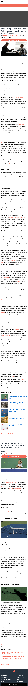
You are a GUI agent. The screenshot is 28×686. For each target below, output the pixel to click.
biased (2, 262)
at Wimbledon (4, 486)
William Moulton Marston (18, 97)
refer (13, 150)
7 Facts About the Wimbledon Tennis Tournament (11, 659)
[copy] (10, 38)
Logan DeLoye (6, 454)
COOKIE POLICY (4, 677)
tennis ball (3, 552)
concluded (16, 329)
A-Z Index (3, 681)
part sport (3, 644)
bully (13, 364)
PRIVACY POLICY (20, 675)
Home (2, 433)
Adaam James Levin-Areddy (10, 35)
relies (21, 186)
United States (6, 277)
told (13, 376)
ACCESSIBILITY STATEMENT (6, 679)
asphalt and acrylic (18, 488)
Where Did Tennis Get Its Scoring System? (13, 656)
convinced (21, 124)
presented (3, 299)
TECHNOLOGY (9, 433)
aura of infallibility (6, 335)
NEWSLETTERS (4, 675)
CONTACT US (19, 673)
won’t (24, 318)
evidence (10, 163)
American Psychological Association (17, 217)
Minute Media (11, 684)
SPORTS (8, 664)
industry (22, 379)
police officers (12, 260)
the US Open (7, 511)
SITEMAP (18, 679)
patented (10, 155)
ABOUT (2, 673)
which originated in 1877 (11, 482)
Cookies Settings (20, 681)
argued (18, 281)
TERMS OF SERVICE (20, 677)
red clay (11, 488)
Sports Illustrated (11, 542)
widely (20, 383)
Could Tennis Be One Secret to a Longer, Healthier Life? (12, 653)
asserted (3, 312)
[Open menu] (2, 2)
